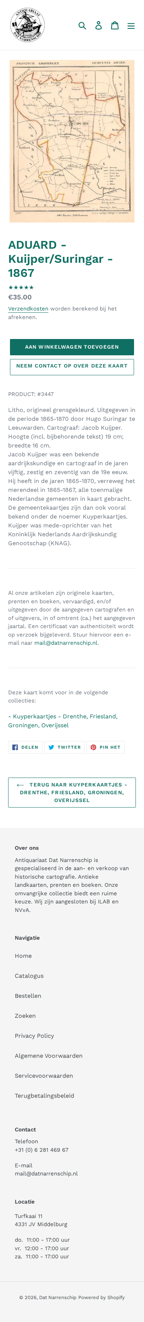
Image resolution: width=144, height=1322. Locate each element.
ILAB (104, 901)
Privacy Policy (34, 1035)
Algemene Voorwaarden (49, 1055)
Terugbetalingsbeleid (44, 1095)
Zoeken (25, 1015)
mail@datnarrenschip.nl (65, 643)
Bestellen (28, 995)
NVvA (22, 910)
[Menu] (131, 25)
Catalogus (29, 975)
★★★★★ (21, 287)
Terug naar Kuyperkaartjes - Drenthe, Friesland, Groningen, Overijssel (73, 792)
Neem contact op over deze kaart (72, 366)
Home (23, 955)
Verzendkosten (28, 308)
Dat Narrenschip (57, 1297)
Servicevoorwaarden (44, 1075)
